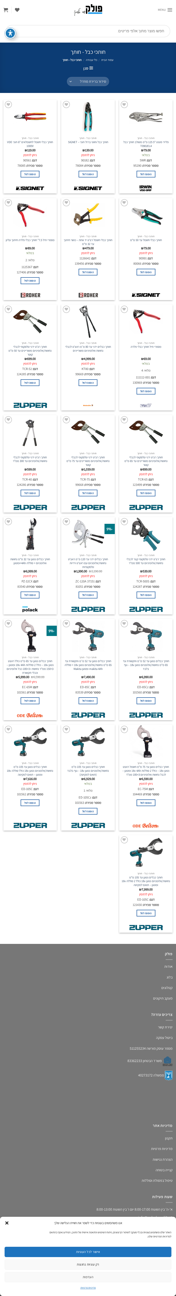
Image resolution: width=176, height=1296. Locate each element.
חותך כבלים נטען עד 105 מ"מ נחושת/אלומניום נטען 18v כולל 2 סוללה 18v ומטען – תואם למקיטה (146, 881)
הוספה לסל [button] (146, 174)
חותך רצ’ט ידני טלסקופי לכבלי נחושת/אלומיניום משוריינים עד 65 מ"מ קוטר (146, 461)
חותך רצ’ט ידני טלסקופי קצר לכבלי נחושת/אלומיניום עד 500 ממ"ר (145, 561)
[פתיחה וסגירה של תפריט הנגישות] (10, 33)
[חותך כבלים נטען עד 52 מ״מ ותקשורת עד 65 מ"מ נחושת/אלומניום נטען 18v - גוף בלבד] (146, 636)
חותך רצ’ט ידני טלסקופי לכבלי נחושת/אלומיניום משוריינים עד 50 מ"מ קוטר (30, 350)
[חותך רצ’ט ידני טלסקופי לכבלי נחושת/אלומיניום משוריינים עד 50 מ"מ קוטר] (30, 321)
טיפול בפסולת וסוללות (157, 1180)
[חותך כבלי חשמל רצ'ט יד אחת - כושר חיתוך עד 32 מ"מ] (88, 215)
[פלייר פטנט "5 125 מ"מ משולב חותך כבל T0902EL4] (146, 117)
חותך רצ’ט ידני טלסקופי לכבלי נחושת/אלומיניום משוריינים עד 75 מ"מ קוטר (88, 461)
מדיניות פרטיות (88, 1287)
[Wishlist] (17, 10)
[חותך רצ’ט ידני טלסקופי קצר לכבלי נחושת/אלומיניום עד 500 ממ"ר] (146, 534)
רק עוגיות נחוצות (88, 1264)
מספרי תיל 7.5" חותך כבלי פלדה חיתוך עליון (30, 240)
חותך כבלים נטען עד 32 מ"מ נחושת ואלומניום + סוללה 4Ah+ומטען (30, 561)
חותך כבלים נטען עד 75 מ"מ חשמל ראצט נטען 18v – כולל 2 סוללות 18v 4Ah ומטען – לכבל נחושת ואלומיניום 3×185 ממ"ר (145, 771)
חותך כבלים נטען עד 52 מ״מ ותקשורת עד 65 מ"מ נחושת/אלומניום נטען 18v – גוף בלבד (146, 665)
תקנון (169, 1138)
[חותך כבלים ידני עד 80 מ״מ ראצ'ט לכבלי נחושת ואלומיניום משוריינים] (88, 321)
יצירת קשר (165, 1027)
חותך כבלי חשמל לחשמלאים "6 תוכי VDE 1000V (30, 144)
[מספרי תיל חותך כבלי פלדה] (146, 321)
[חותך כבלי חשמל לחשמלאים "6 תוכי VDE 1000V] (30, 117)
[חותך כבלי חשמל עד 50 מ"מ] (146, 215)
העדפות (88, 1277)
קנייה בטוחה (164, 1170)
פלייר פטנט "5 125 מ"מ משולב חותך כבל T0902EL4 (146, 144)
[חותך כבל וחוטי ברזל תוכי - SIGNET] (88, 117)
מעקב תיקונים (163, 998)
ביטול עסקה (164, 1037)
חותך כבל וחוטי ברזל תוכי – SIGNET (88, 142)
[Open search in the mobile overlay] (88, 31)
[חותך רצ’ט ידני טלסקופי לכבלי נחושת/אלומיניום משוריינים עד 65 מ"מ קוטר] (146, 432)
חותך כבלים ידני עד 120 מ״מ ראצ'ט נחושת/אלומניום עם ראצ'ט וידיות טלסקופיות (88, 563)
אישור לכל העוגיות (88, 1252)
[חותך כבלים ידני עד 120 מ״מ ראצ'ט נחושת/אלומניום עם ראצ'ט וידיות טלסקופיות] (88, 534)
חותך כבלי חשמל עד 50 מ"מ (146, 240)
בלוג (170, 977)
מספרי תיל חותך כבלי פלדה (146, 347)
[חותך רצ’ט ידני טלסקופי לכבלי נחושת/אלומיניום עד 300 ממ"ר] (30, 432)
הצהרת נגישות (163, 1159)
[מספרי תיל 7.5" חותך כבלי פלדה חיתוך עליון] (30, 215)
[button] (7, 1223)
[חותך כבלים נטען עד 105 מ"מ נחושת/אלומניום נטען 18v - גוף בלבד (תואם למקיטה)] (88, 742)
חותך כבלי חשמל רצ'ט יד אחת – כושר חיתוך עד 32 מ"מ (88, 242)
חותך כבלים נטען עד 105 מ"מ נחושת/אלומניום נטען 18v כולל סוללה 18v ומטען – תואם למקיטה (30, 771)
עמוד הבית (107, 60)
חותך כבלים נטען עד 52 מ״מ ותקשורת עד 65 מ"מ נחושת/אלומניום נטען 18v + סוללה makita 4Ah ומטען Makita (88, 665)
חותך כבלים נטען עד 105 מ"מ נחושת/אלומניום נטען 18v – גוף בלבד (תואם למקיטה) (88, 771)
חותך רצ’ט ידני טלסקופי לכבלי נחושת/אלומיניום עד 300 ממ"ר (30, 459)
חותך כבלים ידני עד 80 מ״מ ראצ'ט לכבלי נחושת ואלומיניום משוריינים (88, 349)
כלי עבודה (91, 60)
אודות (168, 966)
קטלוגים (167, 987)
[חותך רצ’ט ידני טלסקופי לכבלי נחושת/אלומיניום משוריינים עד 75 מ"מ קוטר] (88, 432)
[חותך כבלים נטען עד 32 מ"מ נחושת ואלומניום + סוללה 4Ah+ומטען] (30, 534)
